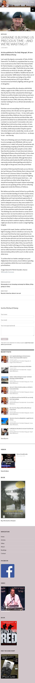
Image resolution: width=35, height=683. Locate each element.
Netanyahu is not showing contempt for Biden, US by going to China (17, 284)
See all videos (5, 471)
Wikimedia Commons (7, 272)
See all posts (4, 438)
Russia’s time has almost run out (11, 292)
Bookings (3, 550)
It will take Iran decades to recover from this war (21, 428)
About (3, 546)
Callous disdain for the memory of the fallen (20, 366)
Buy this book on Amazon (8, 520)
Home (2, 536)
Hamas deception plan (22, 454)
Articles (4, 34)
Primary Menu (33, 9)
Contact (3, 553)
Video (2, 543)
